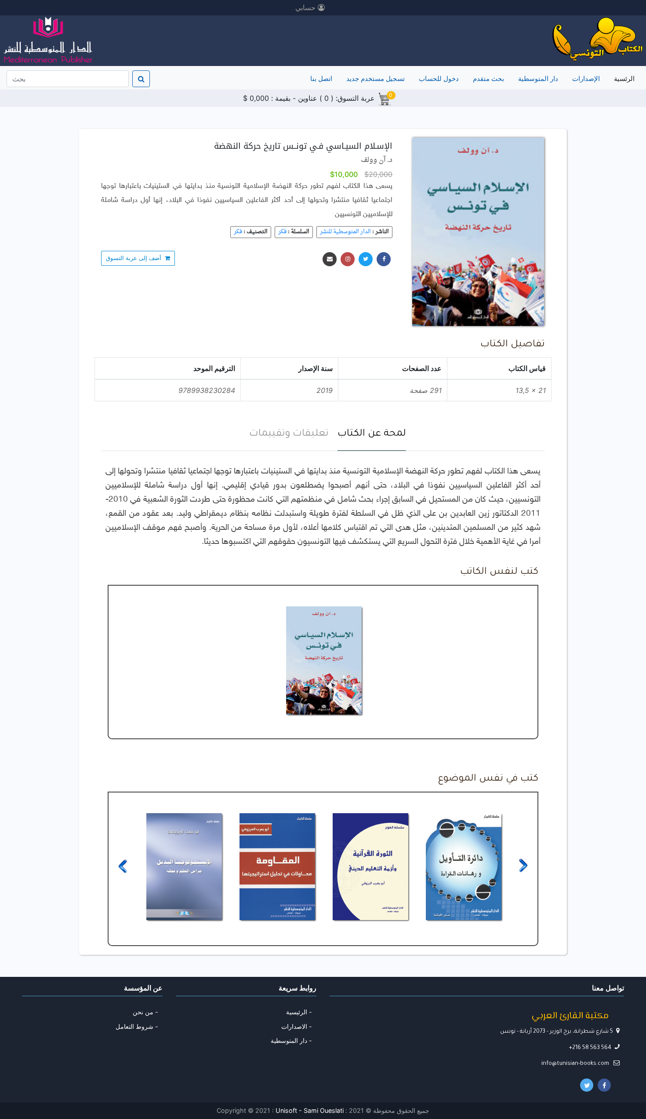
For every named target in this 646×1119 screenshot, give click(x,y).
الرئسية (622, 78)
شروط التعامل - (137, 1026)
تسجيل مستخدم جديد (375, 78)
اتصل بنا (321, 78)
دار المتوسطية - (291, 1040)
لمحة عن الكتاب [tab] (372, 434)
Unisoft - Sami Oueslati (310, 1110)
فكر (282, 232)
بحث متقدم (488, 78)
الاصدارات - (296, 1026)
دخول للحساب (439, 78)
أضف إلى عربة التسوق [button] (135, 258)
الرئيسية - (299, 1012)
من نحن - (145, 1012)
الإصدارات (586, 78)
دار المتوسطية (538, 78)
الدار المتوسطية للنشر (345, 232)
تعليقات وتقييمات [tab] (289, 434)
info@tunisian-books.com (575, 1064)
